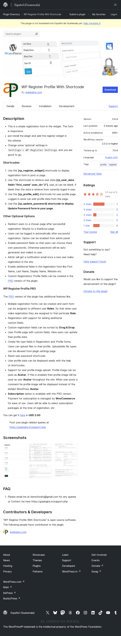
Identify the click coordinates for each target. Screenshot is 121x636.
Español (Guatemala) (23, 612)
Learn (65, 554)
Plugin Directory (11, 14)
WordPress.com (14, 581)
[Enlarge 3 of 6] (47, 468)
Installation (45, 106)
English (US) (111, 157)
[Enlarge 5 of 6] (73, 455)
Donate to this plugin (96, 291)
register (113, 164)
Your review (90, 231)
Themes (37, 560)
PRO (10, 280)
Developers (68, 565)
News (6, 560)
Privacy (7, 571)
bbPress (9, 593)
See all (114, 231)
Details (10, 106)
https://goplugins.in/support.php (27, 427)
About (6, 554)
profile (103, 164)
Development (66, 106)
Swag (96, 571)
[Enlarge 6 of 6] (73, 473)
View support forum (95, 261)
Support (113, 106)
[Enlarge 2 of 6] (47, 447)
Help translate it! (92, 23)
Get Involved (99, 554)
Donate (97, 565)
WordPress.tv (71, 571)
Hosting (7, 565)
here (22, 415)
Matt (7, 587)
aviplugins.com (33, 92)
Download (110, 89)
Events (96, 560)
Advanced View (93, 173)
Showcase (39, 554)
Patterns (38, 571)
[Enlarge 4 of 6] (73, 447)
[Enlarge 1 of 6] (22, 447)
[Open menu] (116, 4)
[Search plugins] (36, 34)
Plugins (37, 565)
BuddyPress (11, 598)
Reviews (27, 106)
